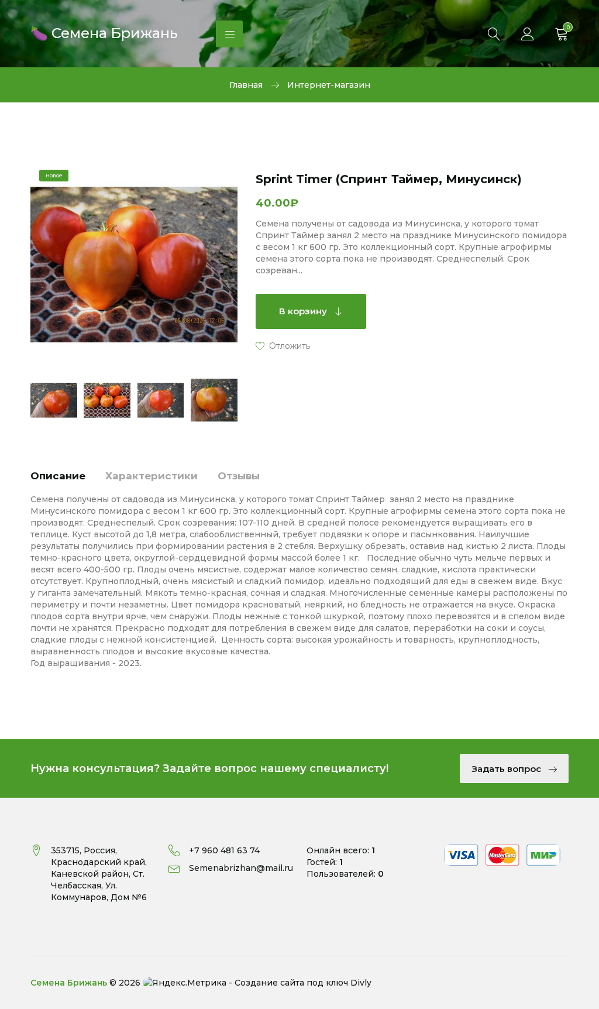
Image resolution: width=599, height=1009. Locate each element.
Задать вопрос (507, 768)
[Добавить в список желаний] (283, 345)
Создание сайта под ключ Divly (303, 982)
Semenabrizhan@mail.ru (241, 868)
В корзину (304, 311)
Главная (246, 85)
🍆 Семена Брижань (104, 32)
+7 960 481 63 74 (224, 850)
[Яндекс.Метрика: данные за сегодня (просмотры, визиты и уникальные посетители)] (184, 983)
